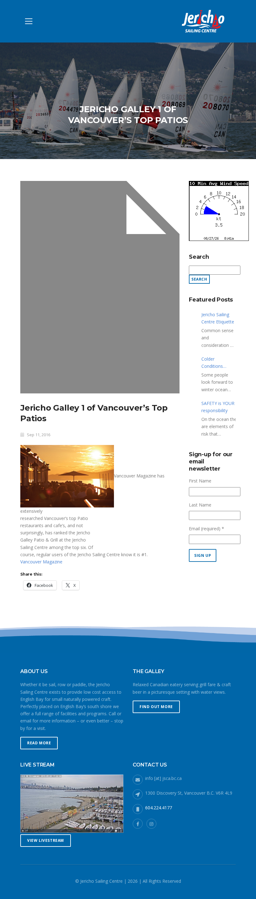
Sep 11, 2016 (38, 434)
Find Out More (156, 706)
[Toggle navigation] (28, 21)
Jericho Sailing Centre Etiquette (217, 318)
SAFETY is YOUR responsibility (217, 406)
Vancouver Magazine (41, 562)
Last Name (200, 505)
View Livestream (45, 840)
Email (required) (206, 529)
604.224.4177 (158, 808)
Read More (39, 743)
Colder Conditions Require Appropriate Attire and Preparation (213, 363)
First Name (200, 481)
